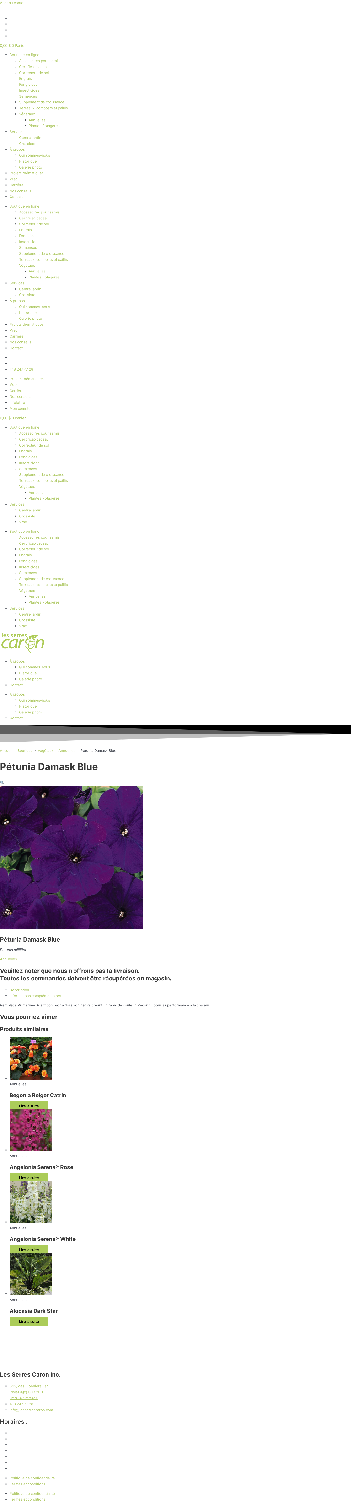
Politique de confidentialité (32, 1478)
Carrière (17, 185)
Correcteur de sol (34, 72)
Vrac (13, 179)
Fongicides (28, 84)
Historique (28, 161)
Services (17, 131)
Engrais (25, 78)
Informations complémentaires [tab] (35, 996)
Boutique (25, 750)
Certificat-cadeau (34, 66)
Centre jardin (30, 137)
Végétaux (27, 114)
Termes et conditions (27, 1484)
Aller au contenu (14, 2)
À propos (17, 149)
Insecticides (29, 90)
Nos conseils (20, 191)
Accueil (6, 750)
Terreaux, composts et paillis (43, 108)
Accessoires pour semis (39, 61)
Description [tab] (19, 990)
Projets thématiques (27, 173)
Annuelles (37, 120)
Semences (28, 96)
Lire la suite (29, 1106)
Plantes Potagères (44, 125)
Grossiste (27, 143)
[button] (2, 782)
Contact (16, 196)
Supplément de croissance (41, 102)
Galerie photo (30, 167)
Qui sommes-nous (34, 155)
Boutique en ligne (24, 55)
